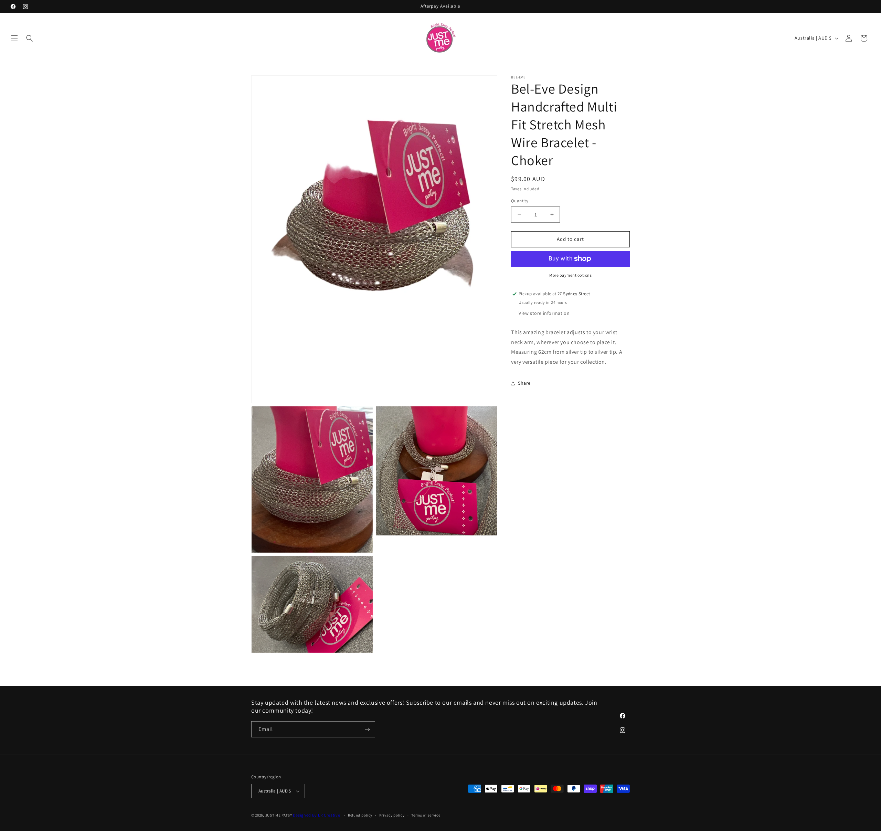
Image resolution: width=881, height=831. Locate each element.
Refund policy (360, 815)
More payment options (570, 275)
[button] (14, 38)
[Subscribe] (367, 729)
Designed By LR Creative (317, 815)
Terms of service (425, 815)
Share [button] (524, 383)
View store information (544, 313)
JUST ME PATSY (278, 815)
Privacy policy (392, 815)
